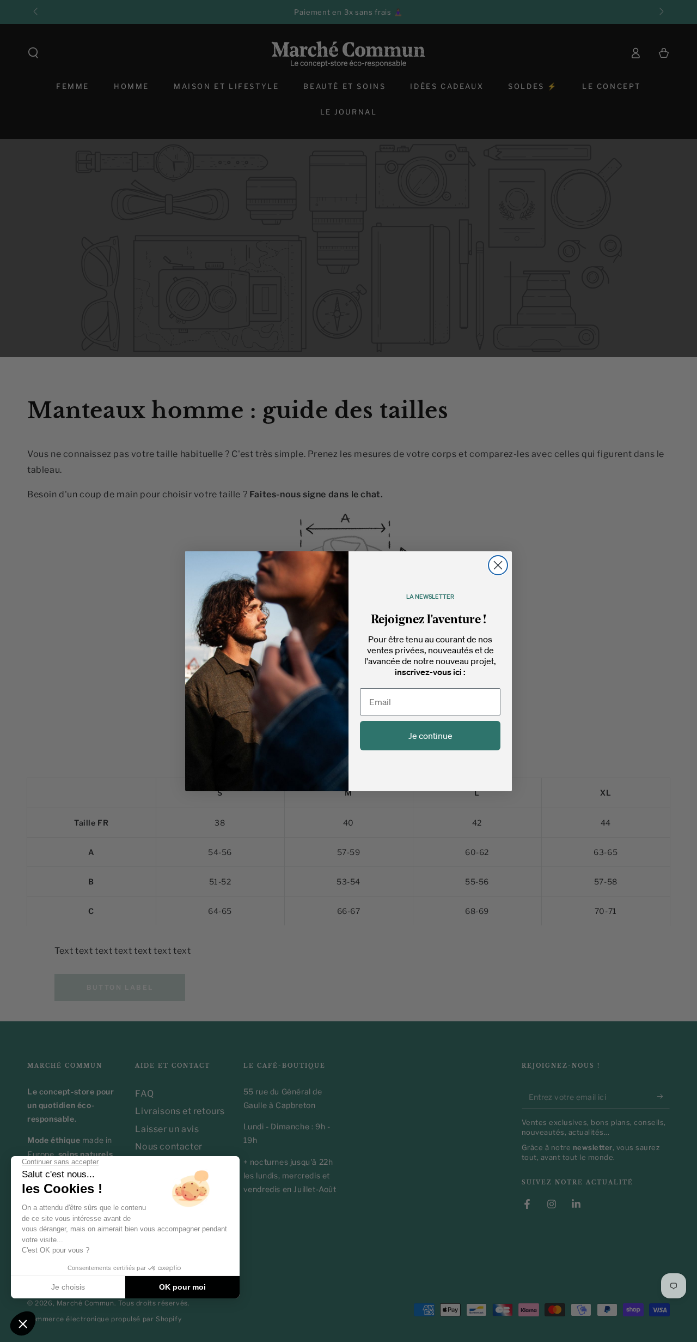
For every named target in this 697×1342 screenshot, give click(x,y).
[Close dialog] (498, 565)
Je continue (430, 735)
